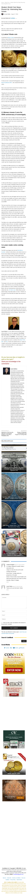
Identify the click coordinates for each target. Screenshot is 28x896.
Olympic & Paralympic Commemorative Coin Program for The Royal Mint (21, 433)
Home (2, 2)
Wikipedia (22, 647)
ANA (21, 339)
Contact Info (9, 877)
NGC (2, 341)
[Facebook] (4, 648)
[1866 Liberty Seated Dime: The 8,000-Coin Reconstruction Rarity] (14, 515)
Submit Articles (19, 879)
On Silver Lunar (12, 289)
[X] (11, 648)
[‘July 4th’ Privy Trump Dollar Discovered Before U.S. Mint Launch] (14, 543)
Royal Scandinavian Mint (6, 82)
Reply (7, 582)
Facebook (7, 647)
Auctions (13, 465)
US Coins (14, 523)
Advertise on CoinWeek (16, 877)
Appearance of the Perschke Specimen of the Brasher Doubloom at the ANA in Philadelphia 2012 (7, 434)
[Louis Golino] (2, 14)
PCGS (23, 339)
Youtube (16, 647)
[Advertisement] (14, 714)
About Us (4, 877)
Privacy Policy (13, 879)
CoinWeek (12, 18)
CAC (7, 341)
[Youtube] (14, 648)
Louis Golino (7, 14)
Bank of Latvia (11, 37)
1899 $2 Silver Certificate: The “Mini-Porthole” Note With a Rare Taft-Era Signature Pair (14, 469)
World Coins (7, 2)
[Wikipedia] (19, 648)
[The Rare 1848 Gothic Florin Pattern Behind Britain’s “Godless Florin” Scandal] (14, 486)
